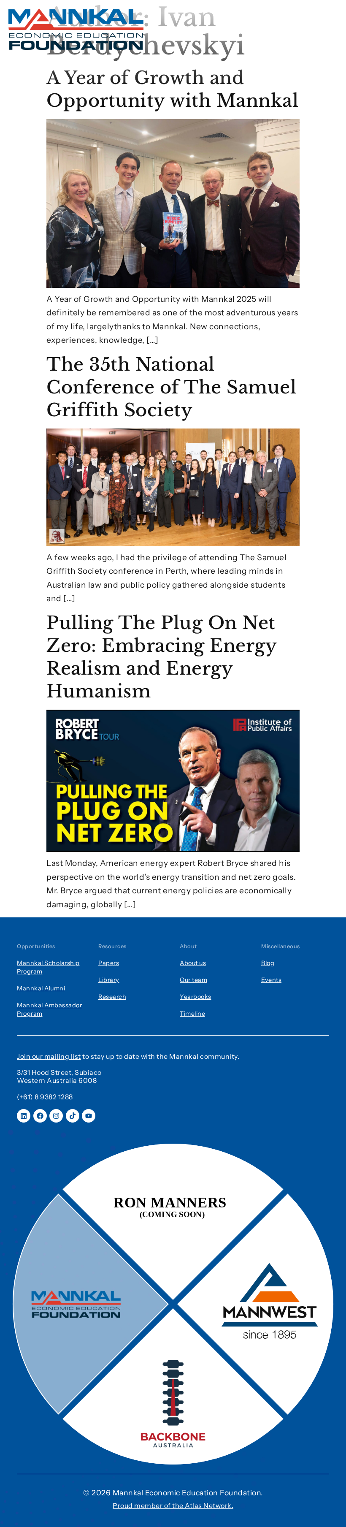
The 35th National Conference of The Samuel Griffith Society (171, 387)
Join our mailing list (49, 1056)
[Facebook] (40, 1116)
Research (112, 997)
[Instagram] (56, 1116)
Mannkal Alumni (41, 988)
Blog (267, 963)
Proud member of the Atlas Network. (173, 1505)
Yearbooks (195, 997)
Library (108, 980)
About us (193, 963)
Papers (108, 963)
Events (271, 980)
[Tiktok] (72, 1116)
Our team (193, 980)
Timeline (192, 1013)
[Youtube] (88, 1116)
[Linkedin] (23, 1116)
